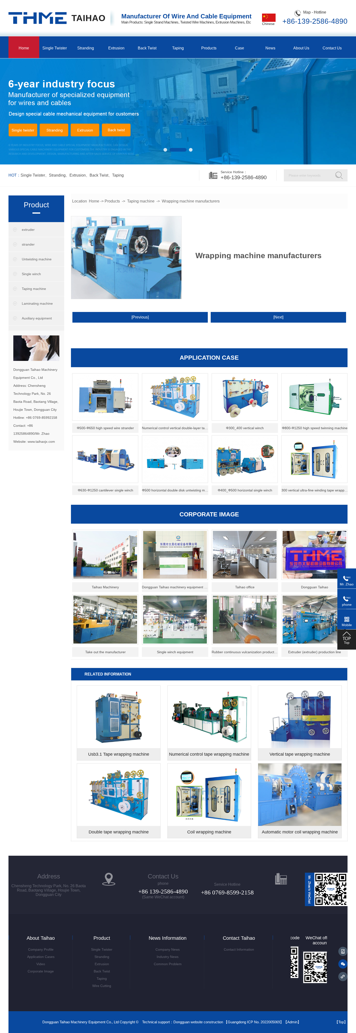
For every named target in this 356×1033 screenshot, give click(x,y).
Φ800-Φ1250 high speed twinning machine (315, 428)
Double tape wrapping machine (119, 832)
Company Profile (41, 949)
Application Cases (40, 957)
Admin (292, 1022)
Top (341, 1022)
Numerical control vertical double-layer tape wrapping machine (175, 428)
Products (209, 48)
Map (307, 12)
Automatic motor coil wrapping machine (300, 832)
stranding (57, 175)
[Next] (278, 317)
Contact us (332, 48)
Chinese (268, 24)
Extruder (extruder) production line (314, 652)
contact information (239, 949)
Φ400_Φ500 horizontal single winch (245, 490)
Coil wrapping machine (209, 832)
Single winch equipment (175, 652)
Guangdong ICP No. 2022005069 (254, 1022)
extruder (28, 230)
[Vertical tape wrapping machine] (299, 747)
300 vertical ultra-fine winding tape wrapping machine (314, 490)
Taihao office (245, 587)
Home (24, 48)
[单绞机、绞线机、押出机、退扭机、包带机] (37, 23)
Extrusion (116, 48)
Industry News (167, 957)
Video (40, 964)
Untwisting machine (37, 259)
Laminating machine (37, 303)
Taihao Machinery (105, 587)
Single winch (31, 274)
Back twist (147, 48)
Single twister (54, 48)
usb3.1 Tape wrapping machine (118, 754)
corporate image (41, 971)
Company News (167, 949)
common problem (168, 964)
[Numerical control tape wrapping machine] (209, 747)
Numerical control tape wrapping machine (209, 754)
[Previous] (140, 317)
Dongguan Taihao (314, 587)
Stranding (85, 48)
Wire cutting (101, 986)
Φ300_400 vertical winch (245, 428)
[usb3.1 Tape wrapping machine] (118, 747)
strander (28, 244)
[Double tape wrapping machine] (118, 825)
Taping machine (34, 289)
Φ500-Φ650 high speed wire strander (105, 428)
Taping (178, 48)
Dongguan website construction (198, 1022)
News (270, 48)
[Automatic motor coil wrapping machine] (299, 825)
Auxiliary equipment (37, 318)
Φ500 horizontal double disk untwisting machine (175, 490)
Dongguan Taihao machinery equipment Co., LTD (175, 587)
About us (301, 48)
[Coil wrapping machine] (209, 825)
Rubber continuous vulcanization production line (245, 652)
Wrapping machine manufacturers (191, 201)
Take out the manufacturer (105, 652)
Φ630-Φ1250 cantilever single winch (105, 490)
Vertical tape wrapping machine (300, 754)
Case (239, 48)
